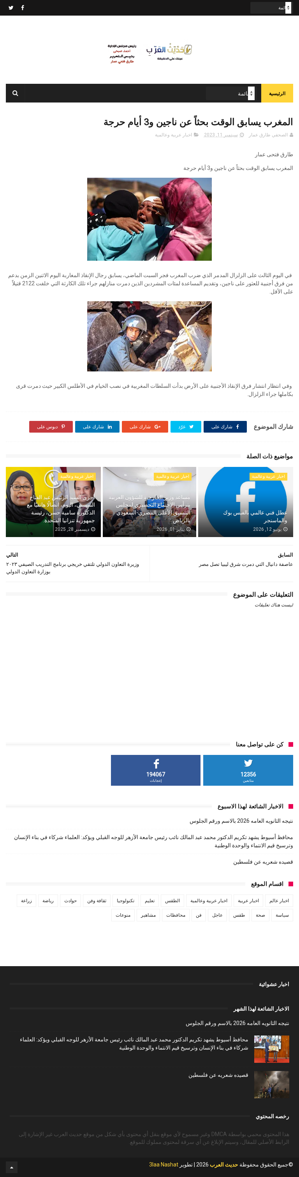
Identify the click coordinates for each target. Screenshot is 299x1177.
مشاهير (148, 915)
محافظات (175, 915)
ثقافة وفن (96, 900)
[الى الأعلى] (12, 1167)
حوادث (70, 900)
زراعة (26, 900)
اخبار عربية (248, 900)
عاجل (217, 915)
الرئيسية (277, 93)
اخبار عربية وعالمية (173, 135)
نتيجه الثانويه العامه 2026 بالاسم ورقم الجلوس (241, 821)
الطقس (172, 900)
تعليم (150, 900)
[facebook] (22, 8)
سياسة (282, 915)
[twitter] (11, 8)
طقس (239, 915)
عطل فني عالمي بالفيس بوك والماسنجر (255, 516)
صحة (260, 915)
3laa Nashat (163, 1164)
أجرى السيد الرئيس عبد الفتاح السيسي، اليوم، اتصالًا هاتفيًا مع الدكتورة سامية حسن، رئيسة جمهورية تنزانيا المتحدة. (61, 508)
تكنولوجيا (125, 900)
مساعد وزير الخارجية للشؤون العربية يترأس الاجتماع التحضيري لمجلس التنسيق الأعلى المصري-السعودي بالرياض (149, 508)
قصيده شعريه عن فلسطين (263, 862)
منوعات (123, 915)
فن (199, 915)
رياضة (48, 900)
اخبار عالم (279, 900)
